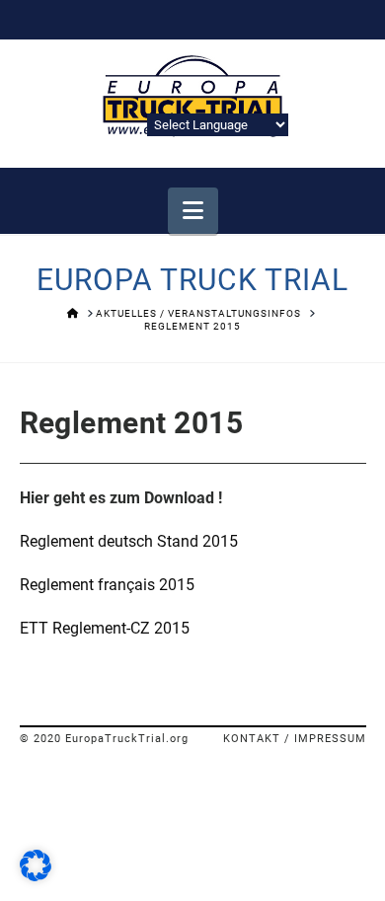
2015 (146, 584)
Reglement (59, 584)
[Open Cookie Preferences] (35, 875)
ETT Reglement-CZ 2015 (105, 628)
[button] (193, 211)
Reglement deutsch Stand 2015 (129, 541)
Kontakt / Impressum (294, 738)
